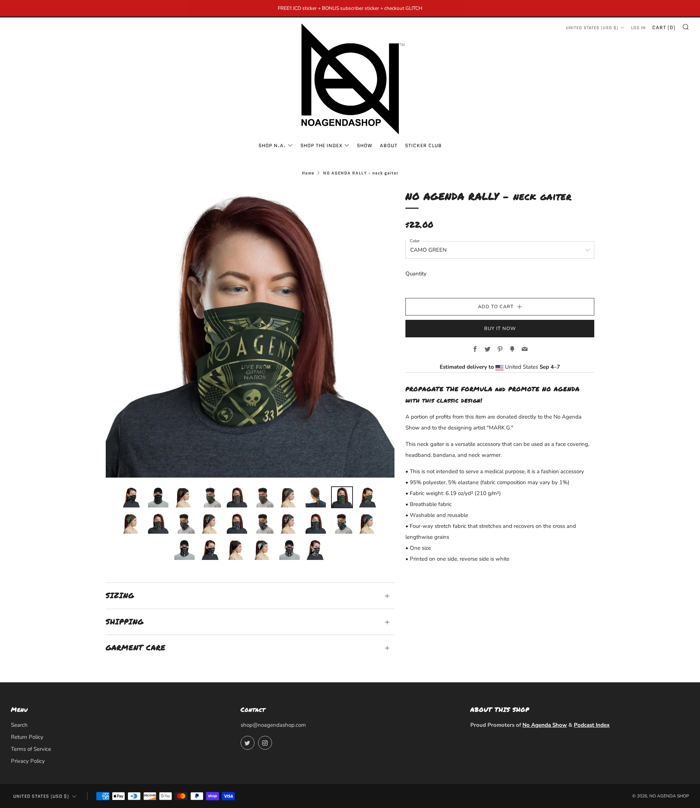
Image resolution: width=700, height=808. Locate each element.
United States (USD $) (592, 28)
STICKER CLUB (423, 145)
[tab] (132, 497)
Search (19, 725)
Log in (638, 28)
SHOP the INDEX (321, 145)
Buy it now (500, 328)
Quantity (416, 273)
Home (308, 173)
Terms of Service (31, 749)
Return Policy (27, 737)
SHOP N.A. (272, 145)
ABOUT (388, 145)
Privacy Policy (28, 761)
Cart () (664, 27)
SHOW (364, 145)
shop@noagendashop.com (273, 725)
